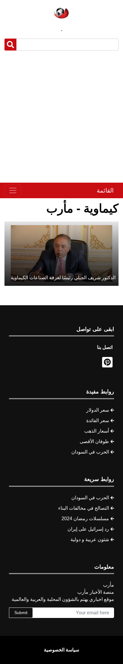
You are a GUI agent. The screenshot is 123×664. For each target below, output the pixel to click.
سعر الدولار (97, 410)
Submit (20, 612)
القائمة (105, 190)
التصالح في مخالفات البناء (83, 508)
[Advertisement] (61, 116)
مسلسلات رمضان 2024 (85, 518)
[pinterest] (107, 362)
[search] (10, 45)
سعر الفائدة (97, 420)
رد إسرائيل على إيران (88, 529)
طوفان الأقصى (94, 441)
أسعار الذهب (96, 430)
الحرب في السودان (90, 451)
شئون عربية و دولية (89, 539)
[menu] (12, 190)
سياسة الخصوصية (61, 649)
